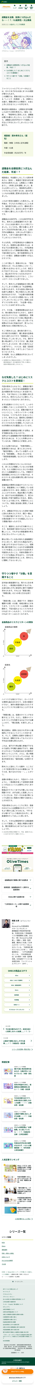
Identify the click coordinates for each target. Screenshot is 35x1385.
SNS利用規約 (6, 1341)
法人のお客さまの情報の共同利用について (14, 1299)
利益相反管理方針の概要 (9, 1322)
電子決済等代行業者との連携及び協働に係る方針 (16, 1332)
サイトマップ (6, 1292)
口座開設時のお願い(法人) (10, 1319)
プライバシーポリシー (9, 1297)
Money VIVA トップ (13, 1272)
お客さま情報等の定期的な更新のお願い (13, 1314)
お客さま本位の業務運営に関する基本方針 (14, 1327)
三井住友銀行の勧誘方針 (9, 1302)
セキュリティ (6, 1307)
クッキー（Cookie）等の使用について (13, 1304)
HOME (3, 1272)
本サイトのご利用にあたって (10, 1289)
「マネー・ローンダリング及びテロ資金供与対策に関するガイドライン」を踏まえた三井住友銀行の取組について (17, 1336)
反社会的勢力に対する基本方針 (11, 1324)
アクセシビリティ (7, 1294)
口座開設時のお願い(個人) (10, 1317)
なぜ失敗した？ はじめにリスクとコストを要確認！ (18, 71)
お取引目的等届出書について (10, 1312)
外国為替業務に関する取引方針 (11, 1330)
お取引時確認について (9, 1309)
